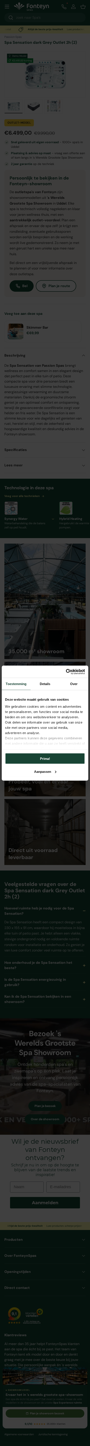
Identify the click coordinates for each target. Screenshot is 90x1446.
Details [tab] (45, 684)
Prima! (45, 759)
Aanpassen (42, 771)
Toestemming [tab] (16, 684)
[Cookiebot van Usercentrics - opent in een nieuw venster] (66, 671)
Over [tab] (74, 684)
